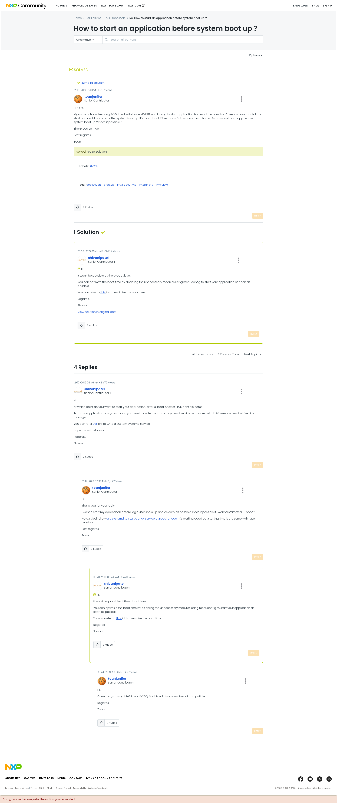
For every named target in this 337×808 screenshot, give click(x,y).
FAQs (315, 5)
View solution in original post (97, 312)
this (103, 292)
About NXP (13, 778)
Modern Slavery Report (59, 788)
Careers (30, 778)
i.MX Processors (115, 18)
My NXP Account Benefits (104, 778)
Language (300, 5)
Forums (61, 5)
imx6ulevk (162, 184)
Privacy (9, 788)
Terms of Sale (38, 788)
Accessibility (79, 788)
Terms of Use (22, 788)
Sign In (328, 5)
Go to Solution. (97, 152)
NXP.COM (134, 5)
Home (78, 18)
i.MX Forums (93, 18)
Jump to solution (92, 83)
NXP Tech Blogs (112, 5)
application (93, 184)
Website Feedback (98, 788)
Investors (46, 778)
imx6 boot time (126, 184)
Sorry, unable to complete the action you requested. (39, 799)
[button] (241, 99)
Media (61, 778)
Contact (76, 778)
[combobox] (182, 39)
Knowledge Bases (84, 5)
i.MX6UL (94, 166)
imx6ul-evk (146, 184)
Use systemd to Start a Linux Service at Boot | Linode (141, 519)
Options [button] (254, 55)
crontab (109, 184)
